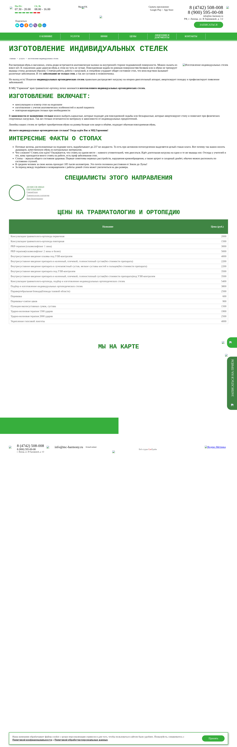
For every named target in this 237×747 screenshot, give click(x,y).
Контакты (191, 36)
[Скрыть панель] (227, 355)
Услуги (74, 36)
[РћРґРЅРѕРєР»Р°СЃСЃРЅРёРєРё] (26, 25)
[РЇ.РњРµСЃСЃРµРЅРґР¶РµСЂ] (17, 25)
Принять (213, 738)
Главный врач (32, 192)
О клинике (45, 36)
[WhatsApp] (40, 25)
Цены (133, 36)
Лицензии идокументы (162, 36)
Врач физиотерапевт (35, 199)
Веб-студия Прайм (148, 449)
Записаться (208, 24)
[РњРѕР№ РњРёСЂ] (44, 25)
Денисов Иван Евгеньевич (35, 188)
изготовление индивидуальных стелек (43, 58)
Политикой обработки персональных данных (81, 740)
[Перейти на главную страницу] (119, 17)
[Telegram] (31, 25)
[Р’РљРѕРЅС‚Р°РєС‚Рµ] (22, 25)
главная (13, 58)
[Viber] (35, 25)
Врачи (104, 36)
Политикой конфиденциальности (32, 740)
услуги (22, 58)
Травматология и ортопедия (38, 195)
